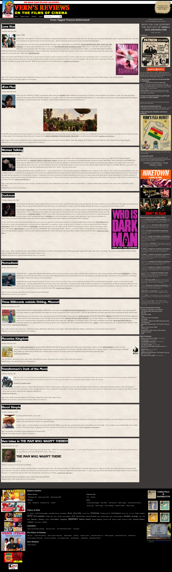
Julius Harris (96, 251)
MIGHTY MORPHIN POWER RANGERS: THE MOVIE (62, 136)
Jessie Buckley (65, 183)
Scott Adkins (54, 519)
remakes (127, 516)
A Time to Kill (144, 328)
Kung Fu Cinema (84, 535)
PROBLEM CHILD (34, 214)
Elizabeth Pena (17, 77)
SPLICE (54, 160)
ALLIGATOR (104, 44)
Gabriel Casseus (40, 77)
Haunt (142, 333)
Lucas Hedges (60, 329)
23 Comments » (41, 255)
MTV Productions (89, 140)
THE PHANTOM (34, 53)
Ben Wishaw (18, 183)
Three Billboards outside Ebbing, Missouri (30, 302)
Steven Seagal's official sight (34, 538)
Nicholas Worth (131, 251)
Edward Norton (37, 359)
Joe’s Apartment (145, 322)
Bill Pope (24, 251)
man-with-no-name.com (97, 535)
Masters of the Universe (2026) (149, 327)
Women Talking (12, 150)
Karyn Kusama (43, 140)
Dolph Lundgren (122, 502)
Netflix (98, 516)
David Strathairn (31, 292)
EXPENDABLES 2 (108, 347)
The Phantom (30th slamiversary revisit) (151, 311)
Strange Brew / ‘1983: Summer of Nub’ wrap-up (153, 330)
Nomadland (10, 263)
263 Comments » (42, 400)
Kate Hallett (81, 183)
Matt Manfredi (79, 140)
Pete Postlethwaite (100, 140)
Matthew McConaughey (79, 77)
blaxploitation (63, 513)
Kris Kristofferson (65, 77)
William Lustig (40, 253)
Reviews (34, 16)
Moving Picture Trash (120, 535)
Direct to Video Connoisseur (55, 535)
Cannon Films (86, 513)
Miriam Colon (90, 77)
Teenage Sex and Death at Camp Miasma (156, 219)
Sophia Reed (144, 291)
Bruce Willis (28, 359)
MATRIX (62, 95)
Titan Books (76, 528)
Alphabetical (36, 502)
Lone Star (8, 26)
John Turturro (32, 397)
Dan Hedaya (17, 431)
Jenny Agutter (80, 251)
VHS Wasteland (75, 538)
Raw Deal (153, 243)
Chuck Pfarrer (41, 251)
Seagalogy (63, 519)
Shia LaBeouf (53, 397)
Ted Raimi (23, 253)
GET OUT (71, 320)
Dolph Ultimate (68, 535)
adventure (32, 513)
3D (28, 513)
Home (16, 16)
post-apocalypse (118, 516)
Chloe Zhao (21, 292)
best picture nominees (28, 183)
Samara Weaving (100, 329)
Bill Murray (8, 359)
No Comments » (31, 479)
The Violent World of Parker (64, 528)
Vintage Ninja (84, 538)
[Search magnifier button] (60, 16)
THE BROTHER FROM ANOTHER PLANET (67, 47)
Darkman (8, 195)
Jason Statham (67, 516)
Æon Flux (8, 87)
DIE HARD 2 (34, 226)
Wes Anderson (78, 359)
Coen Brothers (9, 431)
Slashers (93, 497)
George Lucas (49, 516)
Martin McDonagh (70, 329)
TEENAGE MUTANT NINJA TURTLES (76, 318)
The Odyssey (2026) (146, 344)
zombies (44, 522)
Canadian (38, 183)
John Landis (88, 251)
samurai (47, 519)
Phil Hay (117, 140)
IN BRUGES (66, 310)
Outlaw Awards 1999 (43, 497)
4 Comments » (41, 142)
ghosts (55, 516)
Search (41, 16)
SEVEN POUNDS (84, 316)
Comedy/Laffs (11, 331)
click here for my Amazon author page (155, 82)
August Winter (9, 183)
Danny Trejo (125, 513)
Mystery (24, 79)
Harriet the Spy (145, 349)
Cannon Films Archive (40, 535)
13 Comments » (32, 79)
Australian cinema (54, 513)
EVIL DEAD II (100, 222)
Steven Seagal (99, 505)
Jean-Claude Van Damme (134, 502)
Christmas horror (105, 513)
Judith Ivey (74, 183)
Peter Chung (110, 140)
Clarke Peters (30, 329)
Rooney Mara (117, 183)
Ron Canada (98, 77)
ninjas (110, 516)
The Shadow (144, 319)
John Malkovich (22, 397)
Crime (15, 79)
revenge (135, 516)
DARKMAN (125, 273)
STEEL (96, 322)
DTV (88, 497)
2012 (132, 316)
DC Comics (131, 513)
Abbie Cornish (9, 329)
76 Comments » (31, 361)
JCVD (73, 516)
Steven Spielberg (109, 505)
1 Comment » (32, 433)
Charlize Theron (10, 140)
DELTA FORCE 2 (19, 228)
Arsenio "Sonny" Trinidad (12, 251)
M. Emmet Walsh (40, 431)
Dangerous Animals (146, 332)
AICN (9, 479)
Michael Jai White (91, 516)
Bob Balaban (16, 359)
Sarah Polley (125, 183)
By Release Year (45, 502)
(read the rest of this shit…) (71, 61)
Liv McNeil (89, 183)
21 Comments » (31, 331)
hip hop (60, 516)
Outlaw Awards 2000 (55, 497)
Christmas (95, 513)
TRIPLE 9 (109, 316)
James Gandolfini (44, 477)
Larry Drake (103, 251)
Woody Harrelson (110, 329)
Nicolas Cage (90, 505)
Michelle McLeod (98, 183)
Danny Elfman (58, 251)
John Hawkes (51, 329)
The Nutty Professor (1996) (148, 355)
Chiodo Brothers (32, 251)
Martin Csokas (70, 140)
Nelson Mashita (121, 251)
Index (29, 502)
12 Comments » (22, 188)
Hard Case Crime (50, 528)
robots (46, 397)
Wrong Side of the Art (95, 538)
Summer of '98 (107, 519)
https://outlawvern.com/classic (161, 541)
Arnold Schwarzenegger (93, 502)
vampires (30, 522)
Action (15, 142)
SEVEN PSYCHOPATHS (78, 310)
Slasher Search (85, 519)
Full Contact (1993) (150, 279)
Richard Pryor (131, 535)
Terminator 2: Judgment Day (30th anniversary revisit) (155, 321)
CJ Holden (143, 248)
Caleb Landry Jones (20, 329)
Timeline (53, 502)
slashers (73, 519)
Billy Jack (30, 535)
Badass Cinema (25, 16)
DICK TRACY (6, 226)
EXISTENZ (33, 160)
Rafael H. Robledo (7, 253)
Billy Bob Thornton (11, 477)
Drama (19, 79)
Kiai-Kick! (76, 535)
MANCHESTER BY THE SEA (122, 320)
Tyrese (59, 397)
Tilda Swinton (68, 359)
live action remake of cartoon (56, 140)
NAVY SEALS (31, 210)
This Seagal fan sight (63, 538)
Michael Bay (40, 397)
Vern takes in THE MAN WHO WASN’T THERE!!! (35, 441)
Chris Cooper (9, 77)
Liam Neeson (112, 251)
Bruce (22, 359)
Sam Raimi (16, 253)
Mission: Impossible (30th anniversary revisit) (153, 346)
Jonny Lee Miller (33, 140)
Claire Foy (45, 183)
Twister (143, 351)
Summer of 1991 (127, 519)
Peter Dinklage (80, 329)
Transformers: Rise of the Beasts (149, 317)
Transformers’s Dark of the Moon (25, 369)
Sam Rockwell (90, 329)
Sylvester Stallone (120, 505)
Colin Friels (49, 251)
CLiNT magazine (31, 544)
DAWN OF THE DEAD (44, 160)
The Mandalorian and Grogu (148, 341)
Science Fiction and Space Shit (27, 142)
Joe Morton (49, 77)
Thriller (24, 433)
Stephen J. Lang (107, 77)
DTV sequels (39, 516)
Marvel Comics (80, 516)
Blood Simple (11, 407)
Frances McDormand (29, 77)
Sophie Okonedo (125, 140)
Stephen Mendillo (118, 77)
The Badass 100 (32, 497)
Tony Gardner (31, 253)
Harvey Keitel (60, 359)
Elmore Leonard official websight (35, 528)
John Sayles (56, 77)
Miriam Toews (108, 183)
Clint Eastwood (112, 502)
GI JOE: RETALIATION (26, 347)
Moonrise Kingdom (15, 338)
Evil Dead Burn (153, 291)
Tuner (146, 295)
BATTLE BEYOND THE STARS (90, 44)
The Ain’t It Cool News (50, 538)
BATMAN (49, 216)
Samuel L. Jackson (37, 519)
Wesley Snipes (130, 505)
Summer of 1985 (116, 519)
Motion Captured (109, 535)
